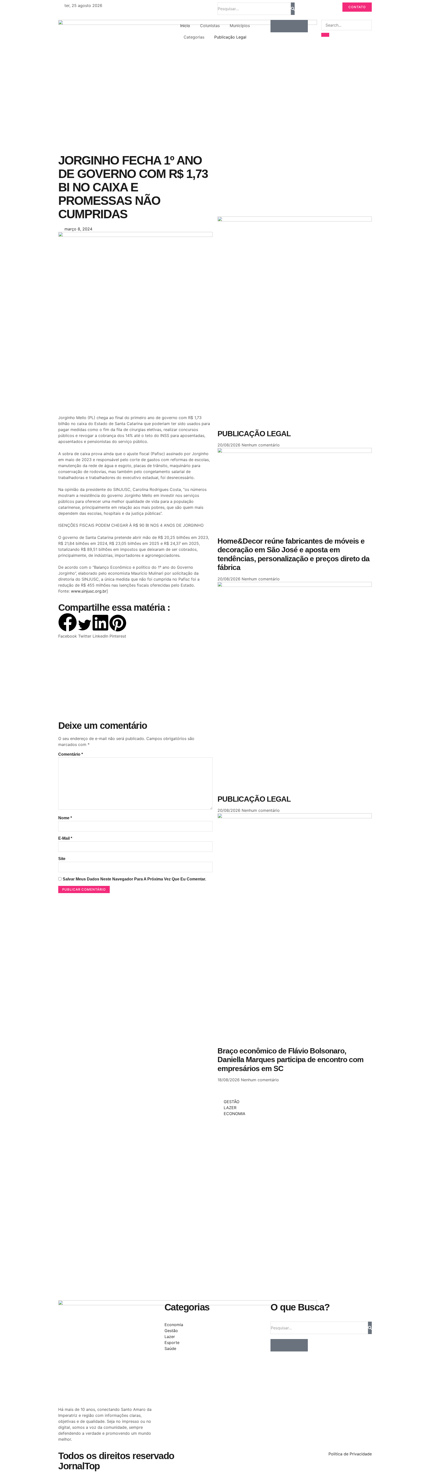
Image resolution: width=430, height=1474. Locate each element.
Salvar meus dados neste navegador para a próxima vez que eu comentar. (134, 879)
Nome (65, 818)
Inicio (185, 25)
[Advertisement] (135, 375)
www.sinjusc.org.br (89, 591)
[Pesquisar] (293, 8)
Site (61, 859)
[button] (67, 626)
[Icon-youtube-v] (301, 26)
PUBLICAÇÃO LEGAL (254, 434)
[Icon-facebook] (276, 26)
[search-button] (325, 35)
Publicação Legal (230, 37)
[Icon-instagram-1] (289, 26)
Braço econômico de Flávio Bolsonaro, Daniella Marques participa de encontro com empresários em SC (290, 1060)
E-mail (65, 838)
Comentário (70, 754)
